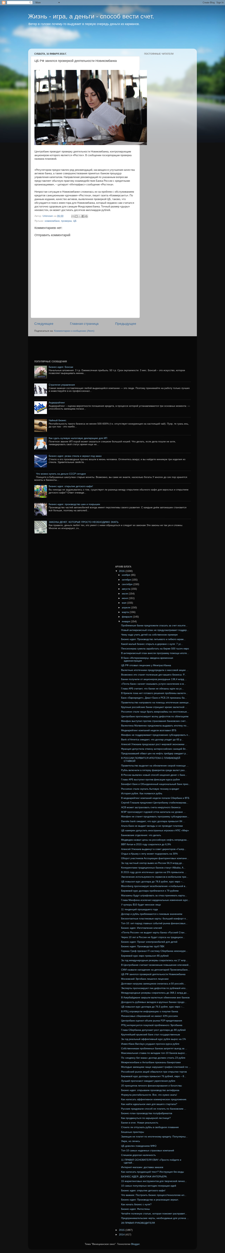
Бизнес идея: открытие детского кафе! (71, 486)
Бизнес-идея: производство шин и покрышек (74, 504)
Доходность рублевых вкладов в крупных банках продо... (154, 1002)
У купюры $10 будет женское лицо (141, 904)
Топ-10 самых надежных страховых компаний (147, 1150)
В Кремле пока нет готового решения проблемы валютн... (154, 693)
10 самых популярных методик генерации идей (148, 1185)
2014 (122, 1234)
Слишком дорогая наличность (138, 1155)
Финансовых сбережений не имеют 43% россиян (149, 1016)
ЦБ (74, 221)
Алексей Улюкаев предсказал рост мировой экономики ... (154, 744)
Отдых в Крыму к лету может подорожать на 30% (149, 853)
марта (126, 612)
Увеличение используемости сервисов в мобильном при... (154, 877)
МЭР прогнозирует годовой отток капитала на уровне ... (153, 812)
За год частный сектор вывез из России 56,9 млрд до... (152, 863)
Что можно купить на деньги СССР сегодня (61, 473)
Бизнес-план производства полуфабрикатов (146, 1113)
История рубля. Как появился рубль (141, 793)
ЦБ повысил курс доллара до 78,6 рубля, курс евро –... (152, 881)
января (126, 621)
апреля (126, 607)
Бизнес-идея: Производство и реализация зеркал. (150, 1199)
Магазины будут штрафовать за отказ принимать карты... (154, 895)
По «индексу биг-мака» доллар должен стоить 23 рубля (153, 1058)
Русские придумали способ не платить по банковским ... (153, 1108)
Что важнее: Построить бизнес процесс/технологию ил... (153, 1195)
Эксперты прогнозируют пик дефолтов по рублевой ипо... (154, 988)
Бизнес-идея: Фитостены (135, 1209)
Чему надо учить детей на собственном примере (149, 634)
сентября (127, 584)
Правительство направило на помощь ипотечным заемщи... (156, 702)
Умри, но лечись (130, 1141)
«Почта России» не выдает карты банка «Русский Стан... (154, 932)
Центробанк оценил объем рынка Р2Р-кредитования (151, 1020)
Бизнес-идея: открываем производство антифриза (150, 1090)
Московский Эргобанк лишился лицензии (145, 979)
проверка (66, 221)
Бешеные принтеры (132, 1132)
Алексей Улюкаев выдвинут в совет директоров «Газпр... (153, 849)
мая (124, 602)
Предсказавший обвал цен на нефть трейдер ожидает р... (154, 753)
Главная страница (84, 323)
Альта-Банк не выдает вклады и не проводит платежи (152, 826)
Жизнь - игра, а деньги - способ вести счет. (91, 16)
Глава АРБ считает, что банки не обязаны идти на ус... (152, 688)
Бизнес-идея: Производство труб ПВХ (142, 946)
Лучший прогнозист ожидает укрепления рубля (148, 1081)
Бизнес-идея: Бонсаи (61, 367)
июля (125, 593)
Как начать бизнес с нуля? (136, 1204)
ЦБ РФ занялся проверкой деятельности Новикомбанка (153, 974)
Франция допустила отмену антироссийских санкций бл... (154, 749)
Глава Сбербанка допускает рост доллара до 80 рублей (153, 1030)
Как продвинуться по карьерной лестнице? (146, 1118)
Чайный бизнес (57, 420)
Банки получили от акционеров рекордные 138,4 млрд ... (154, 679)
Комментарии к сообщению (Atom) (74, 331)
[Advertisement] (96, 40)
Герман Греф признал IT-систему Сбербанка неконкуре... (154, 951)
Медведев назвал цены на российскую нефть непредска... (155, 840)
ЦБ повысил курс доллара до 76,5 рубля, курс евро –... (152, 1006)
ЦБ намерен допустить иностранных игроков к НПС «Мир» (155, 830)
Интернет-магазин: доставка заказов (142, 1167)
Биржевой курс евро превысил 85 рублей (145, 955)
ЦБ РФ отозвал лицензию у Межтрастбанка (146, 665)
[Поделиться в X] (79, 216)
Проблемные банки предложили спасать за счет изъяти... (154, 625)
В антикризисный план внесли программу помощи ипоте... (155, 653)
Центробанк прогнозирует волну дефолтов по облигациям (154, 716)
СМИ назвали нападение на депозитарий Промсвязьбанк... (155, 969)
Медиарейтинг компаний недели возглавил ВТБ (148, 730)
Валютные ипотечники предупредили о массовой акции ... (154, 670)
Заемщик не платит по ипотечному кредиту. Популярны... (154, 1136)
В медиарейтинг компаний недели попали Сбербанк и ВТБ (155, 798)
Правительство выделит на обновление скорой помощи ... (154, 765)
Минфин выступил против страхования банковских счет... (154, 721)
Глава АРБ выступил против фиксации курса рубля (150, 779)
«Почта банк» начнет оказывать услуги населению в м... (153, 684)
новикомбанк (52, 221)
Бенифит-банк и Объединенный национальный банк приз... (155, 784)
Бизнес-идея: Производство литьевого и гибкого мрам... (153, 639)
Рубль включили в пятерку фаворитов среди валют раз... (154, 770)
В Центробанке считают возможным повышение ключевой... (156, 965)
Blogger (135, 1244)
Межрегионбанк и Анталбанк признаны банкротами (151, 1062)
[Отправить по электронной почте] (73, 216)
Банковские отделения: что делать (141, 835)
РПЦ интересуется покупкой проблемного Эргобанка (151, 1025)
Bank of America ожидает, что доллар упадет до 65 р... (152, 739)
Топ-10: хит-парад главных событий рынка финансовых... (154, 923)
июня (125, 598)
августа (126, 589)
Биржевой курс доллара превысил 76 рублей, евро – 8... (153, 1076)
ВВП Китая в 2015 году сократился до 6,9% (146, 844)
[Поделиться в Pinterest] (86, 216)
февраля (127, 616)
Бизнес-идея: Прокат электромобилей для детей (149, 942)
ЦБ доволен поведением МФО (138, 1146)
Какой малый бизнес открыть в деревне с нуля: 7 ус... (152, 644)
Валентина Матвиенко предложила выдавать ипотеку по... (154, 725)
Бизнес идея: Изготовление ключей (141, 928)
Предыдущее (125, 323)
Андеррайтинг (57, 402)
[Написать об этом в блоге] (76, 216)
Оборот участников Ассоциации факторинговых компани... (155, 858)
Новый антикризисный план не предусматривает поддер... (155, 630)
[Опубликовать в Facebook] (83, 216)
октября (127, 579)
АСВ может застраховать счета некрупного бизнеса (151, 807)
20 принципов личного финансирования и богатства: (151, 1085)
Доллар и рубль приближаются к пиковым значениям (151, 914)
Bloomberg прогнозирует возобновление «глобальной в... (154, 886)
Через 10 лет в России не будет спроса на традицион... (153, 937)
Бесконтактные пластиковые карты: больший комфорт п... (154, 918)
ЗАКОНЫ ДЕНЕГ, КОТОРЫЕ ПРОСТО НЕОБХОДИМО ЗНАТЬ (83, 522)
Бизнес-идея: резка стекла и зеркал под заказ (75, 456)
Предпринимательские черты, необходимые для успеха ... (155, 1218)
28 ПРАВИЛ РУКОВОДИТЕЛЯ (138, 1223)
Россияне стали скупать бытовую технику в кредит (150, 789)
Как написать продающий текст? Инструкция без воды (152, 1172)
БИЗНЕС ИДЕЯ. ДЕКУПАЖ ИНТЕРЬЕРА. (144, 1176)
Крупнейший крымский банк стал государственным (150, 1034)
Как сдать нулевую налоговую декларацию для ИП (78, 438)
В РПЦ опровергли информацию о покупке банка (149, 1011)
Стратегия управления (62, 384)
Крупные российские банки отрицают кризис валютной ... (154, 707)
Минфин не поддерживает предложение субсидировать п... (155, 735)
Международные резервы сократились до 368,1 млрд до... (155, 992)
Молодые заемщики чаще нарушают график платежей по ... (156, 1067)
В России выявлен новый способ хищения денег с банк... (154, 775)
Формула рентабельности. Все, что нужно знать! (149, 1095)
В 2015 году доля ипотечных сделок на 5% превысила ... (154, 872)
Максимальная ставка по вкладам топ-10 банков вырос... (154, 1053)
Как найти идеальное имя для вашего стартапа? (149, 1104)
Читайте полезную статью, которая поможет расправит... (154, 1213)
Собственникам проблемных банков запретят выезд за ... (154, 1048)
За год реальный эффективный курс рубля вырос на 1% (153, 1039)
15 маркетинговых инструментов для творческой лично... (154, 1181)
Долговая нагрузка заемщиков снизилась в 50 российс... (153, 983)
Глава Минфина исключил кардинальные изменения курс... (155, 900)
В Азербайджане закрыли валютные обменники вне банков (155, 997)
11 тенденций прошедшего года (139, 909)
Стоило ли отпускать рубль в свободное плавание (150, 1127)
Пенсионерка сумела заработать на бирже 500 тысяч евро (155, 648)
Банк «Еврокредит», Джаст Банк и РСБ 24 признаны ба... (154, 697)
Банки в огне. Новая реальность (139, 1122)
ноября (126, 575)
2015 (122, 1230)
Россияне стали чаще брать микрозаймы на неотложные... (155, 711)
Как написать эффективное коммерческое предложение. (154, 1099)
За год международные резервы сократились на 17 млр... (154, 960)
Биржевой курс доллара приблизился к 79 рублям (150, 890)
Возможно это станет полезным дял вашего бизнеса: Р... (153, 674)
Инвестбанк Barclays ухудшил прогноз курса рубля (150, 1044)
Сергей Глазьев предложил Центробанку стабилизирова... (154, 802)
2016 (122, 571)
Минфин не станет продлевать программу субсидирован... (155, 816)
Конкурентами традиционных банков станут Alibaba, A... (153, 867)
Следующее (43, 323)
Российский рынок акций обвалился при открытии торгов (154, 1071)
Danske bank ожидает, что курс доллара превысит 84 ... (153, 821)
